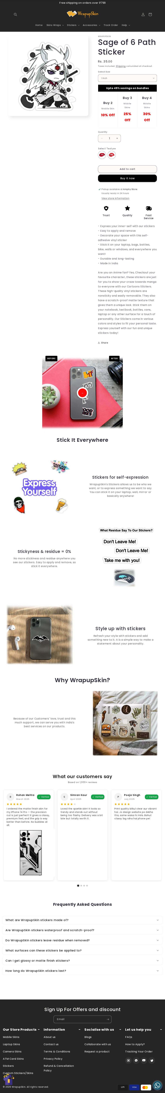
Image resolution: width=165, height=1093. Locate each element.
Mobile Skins (11, 1037)
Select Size (104, 71)
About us (50, 1037)
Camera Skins (12, 1051)
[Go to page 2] (81, 886)
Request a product (97, 1051)
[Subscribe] (107, 1019)
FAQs (128, 1037)
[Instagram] (128, 1060)
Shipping (121, 66)
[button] (15, 14)
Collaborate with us (97, 1044)
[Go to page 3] (84, 885)
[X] (151, 1060)
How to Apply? (135, 1044)
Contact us (51, 1044)
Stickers (8, 1066)
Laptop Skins (11, 1044)
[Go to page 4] (87, 885)
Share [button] (104, 342)
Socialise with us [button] (99, 1030)
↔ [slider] (82, 393)
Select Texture (107, 148)
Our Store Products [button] (20, 1030)
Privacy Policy (53, 1059)
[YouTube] (144, 1060)
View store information (115, 198)
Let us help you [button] (138, 1030)
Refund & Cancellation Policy (59, 1068)
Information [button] (54, 1030)
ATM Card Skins (13, 1059)
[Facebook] (136, 1060)
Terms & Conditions (57, 1051)
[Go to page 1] (78, 885)
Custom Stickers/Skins (18, 1073)
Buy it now (127, 178)
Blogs (88, 1037)
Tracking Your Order (139, 1051)
